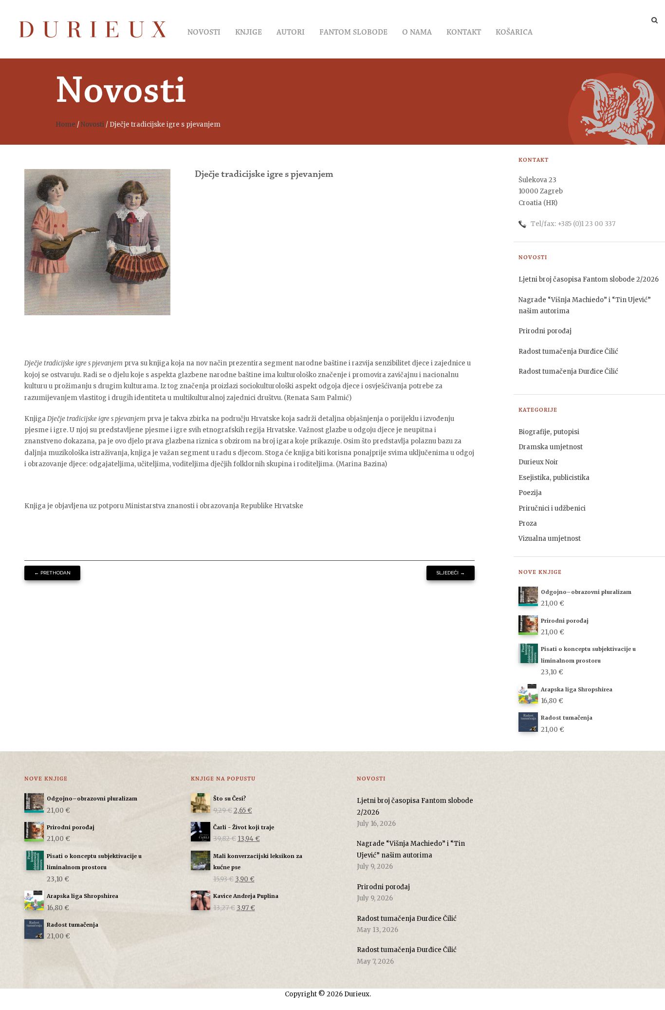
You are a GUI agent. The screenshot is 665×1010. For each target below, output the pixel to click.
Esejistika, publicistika (554, 478)
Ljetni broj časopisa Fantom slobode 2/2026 (588, 279)
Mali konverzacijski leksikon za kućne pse (257, 862)
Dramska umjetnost (550, 447)
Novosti (204, 33)
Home (65, 124)
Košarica (514, 33)
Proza (527, 523)
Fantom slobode (353, 33)
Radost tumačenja (72, 924)
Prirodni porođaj (545, 331)
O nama (417, 33)
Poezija (530, 493)
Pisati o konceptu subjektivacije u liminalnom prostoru (94, 862)
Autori (291, 33)
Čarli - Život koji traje (243, 827)
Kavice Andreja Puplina (245, 896)
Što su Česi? (229, 798)
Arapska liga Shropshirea (82, 896)
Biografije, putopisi (548, 432)
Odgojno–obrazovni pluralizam (92, 798)
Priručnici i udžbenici (552, 508)
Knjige (248, 33)
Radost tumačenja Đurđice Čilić (568, 351)
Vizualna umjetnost (549, 538)
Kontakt (463, 33)
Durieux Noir (538, 462)
